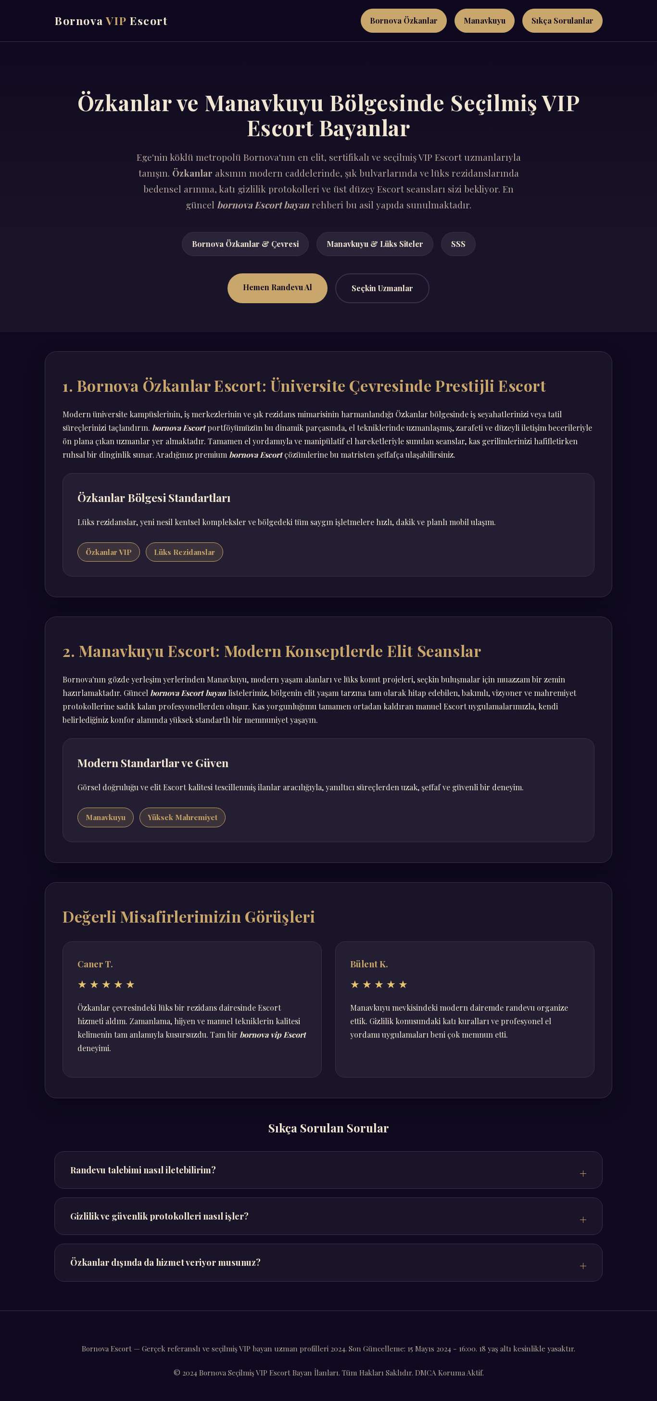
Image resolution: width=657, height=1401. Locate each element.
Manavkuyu (484, 20)
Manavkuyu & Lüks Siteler (375, 244)
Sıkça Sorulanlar (562, 20)
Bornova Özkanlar (404, 20)
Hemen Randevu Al (277, 287)
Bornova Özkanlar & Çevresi (245, 244)
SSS (458, 244)
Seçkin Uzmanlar (382, 288)
